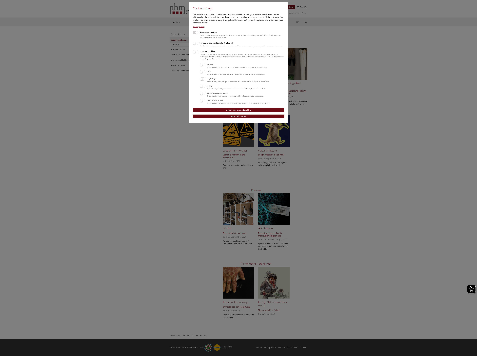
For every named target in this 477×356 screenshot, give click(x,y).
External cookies (207, 51)
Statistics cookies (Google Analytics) (216, 43)
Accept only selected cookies (238, 110)
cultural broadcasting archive (217, 93)
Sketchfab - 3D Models (215, 100)
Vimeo (209, 71)
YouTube (210, 64)
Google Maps (211, 79)
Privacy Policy (198, 26)
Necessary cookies (208, 32)
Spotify (209, 86)
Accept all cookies (238, 116)
